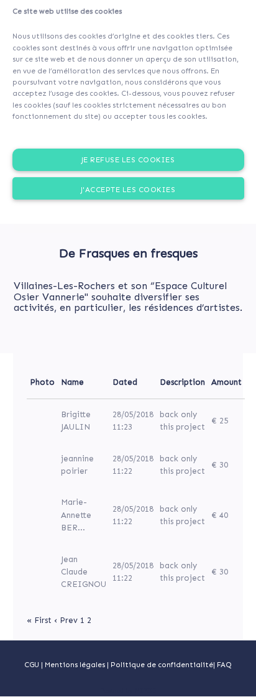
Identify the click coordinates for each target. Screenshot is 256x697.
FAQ (224, 664)
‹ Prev (66, 620)
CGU (31, 664)
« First (39, 620)
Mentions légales (76, 664)
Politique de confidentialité (162, 664)
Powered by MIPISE (128, 691)
